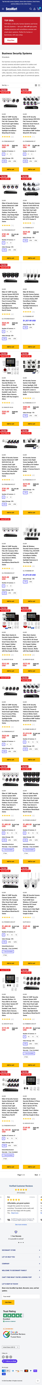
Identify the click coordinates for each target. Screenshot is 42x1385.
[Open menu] (3, 9)
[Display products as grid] (36, 85)
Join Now (8, 1302)
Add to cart (10, 169)
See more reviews (21, 1224)
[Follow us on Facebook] (7, 1357)
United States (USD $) (9, 1347)
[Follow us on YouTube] (3, 1357)
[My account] (34, 9)
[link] (21, 1219)
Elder (4, 114)
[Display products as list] (39, 85)
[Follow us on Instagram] (10, 1357)
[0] (38, 9)
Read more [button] (14, 1213)
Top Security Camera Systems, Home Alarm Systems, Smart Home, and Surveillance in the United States (21, 3)
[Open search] (31, 9)
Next (36, 1175)
